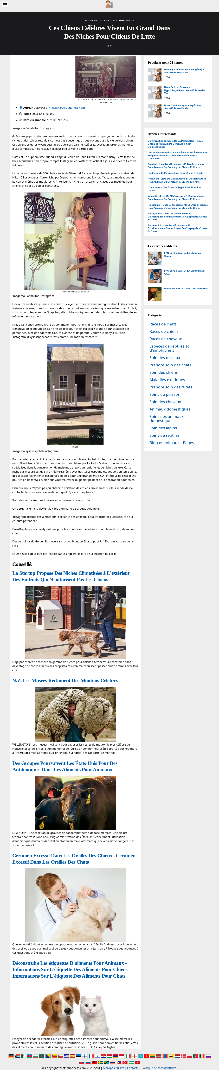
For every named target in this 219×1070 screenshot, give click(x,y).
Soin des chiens (164, 372)
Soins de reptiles (165, 435)
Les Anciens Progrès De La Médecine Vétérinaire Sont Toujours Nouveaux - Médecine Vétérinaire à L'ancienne (178, 155)
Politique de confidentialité (158, 1068)
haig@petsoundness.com (68, 108)
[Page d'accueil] (109, 4)
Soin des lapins (163, 428)
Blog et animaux (164, 442)
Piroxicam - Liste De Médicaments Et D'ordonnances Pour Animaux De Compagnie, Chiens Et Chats (177, 180)
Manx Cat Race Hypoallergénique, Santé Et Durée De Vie (183, 107)
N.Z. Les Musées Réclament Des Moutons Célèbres (65, 680)
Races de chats (163, 324)
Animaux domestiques (170, 409)
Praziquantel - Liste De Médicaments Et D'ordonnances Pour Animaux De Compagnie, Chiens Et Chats (177, 216)
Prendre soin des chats (170, 365)
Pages (188, 442)
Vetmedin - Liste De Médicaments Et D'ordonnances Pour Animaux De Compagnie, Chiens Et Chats (176, 198)
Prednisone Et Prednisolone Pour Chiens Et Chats (175, 173)
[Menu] (5, 5)
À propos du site (113, 1068)
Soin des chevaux (165, 401)
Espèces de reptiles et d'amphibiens (169, 348)
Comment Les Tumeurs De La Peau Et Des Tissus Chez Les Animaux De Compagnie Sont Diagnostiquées (175, 143)
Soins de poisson (165, 394)
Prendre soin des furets (171, 387)
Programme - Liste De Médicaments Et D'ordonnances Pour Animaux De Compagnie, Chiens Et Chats (178, 206)
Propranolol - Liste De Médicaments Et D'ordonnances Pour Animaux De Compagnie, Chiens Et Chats (177, 228)
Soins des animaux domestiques (167, 418)
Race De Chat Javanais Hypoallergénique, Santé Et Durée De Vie (184, 90)
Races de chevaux (166, 338)
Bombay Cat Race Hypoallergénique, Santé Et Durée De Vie (184, 71)
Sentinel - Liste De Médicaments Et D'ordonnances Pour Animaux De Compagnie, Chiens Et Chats (176, 166)
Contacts (133, 1068)
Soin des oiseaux (165, 357)
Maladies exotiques (167, 379)
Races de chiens (164, 331)
